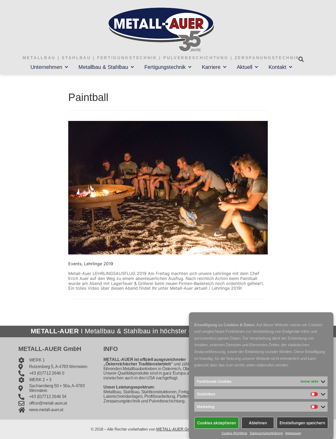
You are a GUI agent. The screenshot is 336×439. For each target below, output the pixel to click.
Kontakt (277, 67)
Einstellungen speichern (302, 422)
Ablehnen (258, 422)
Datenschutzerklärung (266, 433)
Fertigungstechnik (165, 67)
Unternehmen (46, 67)
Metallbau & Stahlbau (103, 67)
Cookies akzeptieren (216, 422)
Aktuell (244, 67)
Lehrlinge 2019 (98, 263)
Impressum (293, 433)
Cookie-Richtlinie (234, 433)
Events (75, 263)
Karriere (211, 67)
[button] (301, 59)
